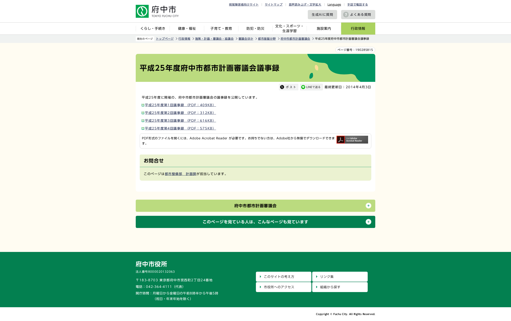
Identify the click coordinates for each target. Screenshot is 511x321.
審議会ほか (246, 38)
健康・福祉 (187, 28)
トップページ (165, 38)
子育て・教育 (221, 28)
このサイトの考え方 (279, 276)
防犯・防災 (255, 28)
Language (334, 4)
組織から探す (330, 287)
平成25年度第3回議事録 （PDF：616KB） (180, 120)
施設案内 (324, 28)
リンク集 (327, 276)
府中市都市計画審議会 (295, 38)
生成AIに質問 (322, 14)
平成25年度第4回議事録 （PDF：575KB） (180, 128)
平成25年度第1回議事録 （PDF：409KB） (180, 105)
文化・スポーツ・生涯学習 (289, 28)
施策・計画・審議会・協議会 (214, 38)
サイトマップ (274, 4)
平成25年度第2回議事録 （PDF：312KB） (180, 112)
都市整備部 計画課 (180, 173)
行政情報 (358, 28)
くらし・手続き (152, 28)
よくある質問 (360, 14)
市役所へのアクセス (279, 287)
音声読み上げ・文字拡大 (305, 4)
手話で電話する (357, 4)
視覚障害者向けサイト (243, 4)
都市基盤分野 (267, 38)
